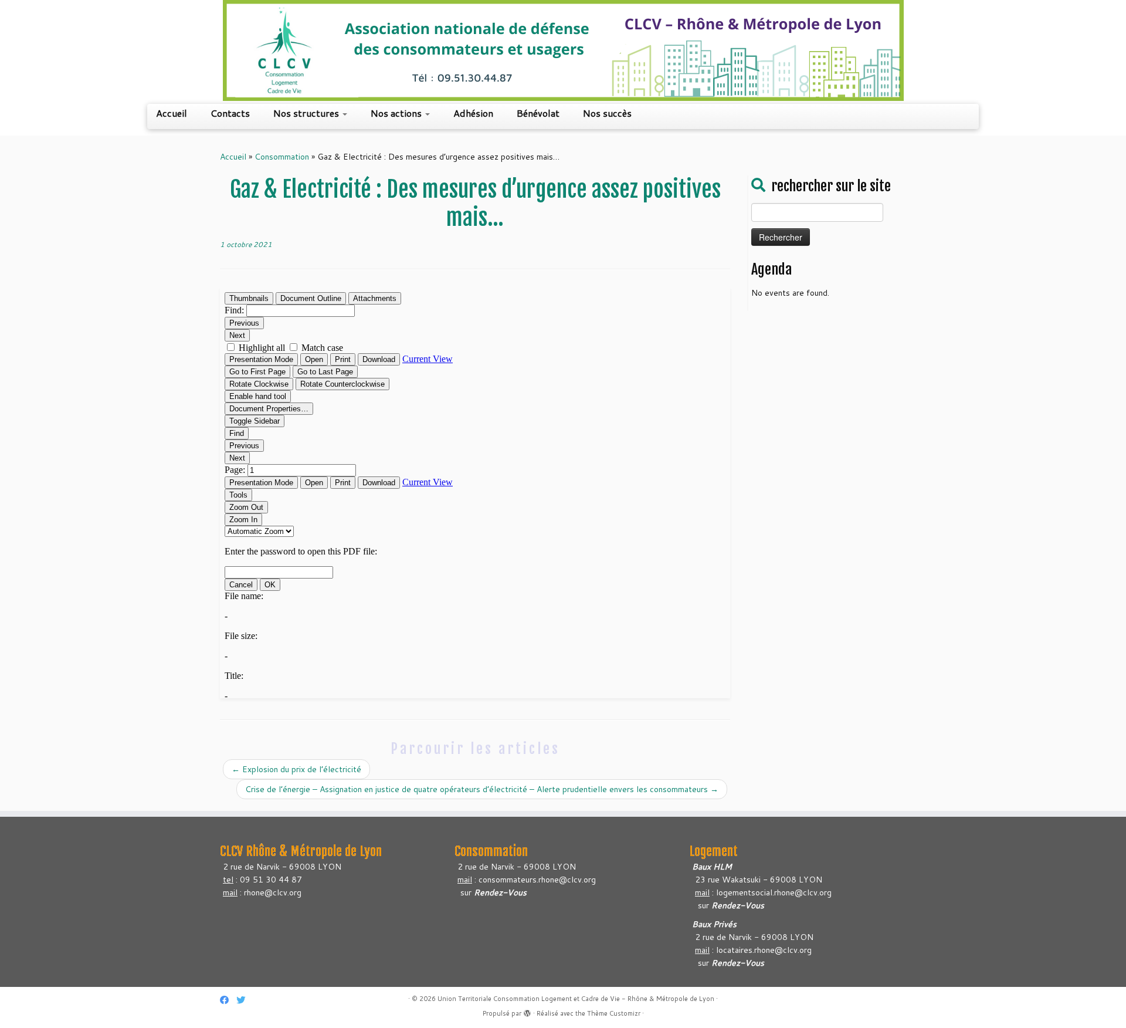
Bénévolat (538, 113)
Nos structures (307, 113)
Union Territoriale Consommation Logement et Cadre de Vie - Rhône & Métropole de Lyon (575, 998)
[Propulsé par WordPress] (527, 1011)
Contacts (230, 113)
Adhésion (473, 113)
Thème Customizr (613, 1013)
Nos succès (607, 113)
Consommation (282, 157)
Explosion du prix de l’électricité (296, 769)
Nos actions (397, 113)
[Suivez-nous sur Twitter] (244, 1000)
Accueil (171, 113)
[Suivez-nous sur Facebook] (228, 1000)
